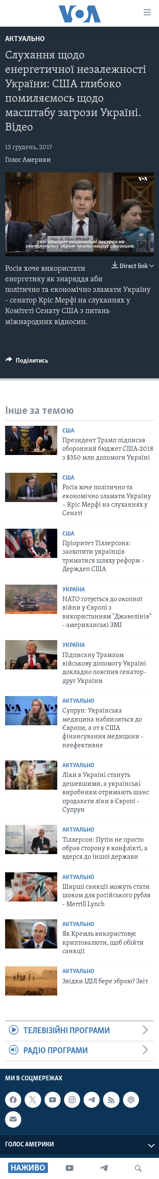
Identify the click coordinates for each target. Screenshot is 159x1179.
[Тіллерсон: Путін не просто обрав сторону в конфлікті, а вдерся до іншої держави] (31, 839)
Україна (73, 590)
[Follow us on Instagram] (72, 1100)
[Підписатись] (13, 1120)
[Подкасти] (131, 1100)
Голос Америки (28, 160)
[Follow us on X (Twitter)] (33, 1100)
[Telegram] (104, 1168)
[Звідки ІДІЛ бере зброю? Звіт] (31, 981)
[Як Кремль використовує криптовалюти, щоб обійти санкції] (31, 934)
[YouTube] (69, 1168)
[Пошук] (138, 1168)
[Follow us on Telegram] (92, 1100)
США (68, 431)
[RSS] (111, 1100)
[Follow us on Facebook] (13, 1100)
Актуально (25, 39)
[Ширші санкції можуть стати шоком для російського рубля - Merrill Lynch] (31, 887)
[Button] (27, 363)
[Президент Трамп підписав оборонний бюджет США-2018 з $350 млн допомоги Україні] (31, 440)
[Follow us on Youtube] (53, 1100)
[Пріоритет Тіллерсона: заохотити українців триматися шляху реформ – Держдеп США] (31, 543)
